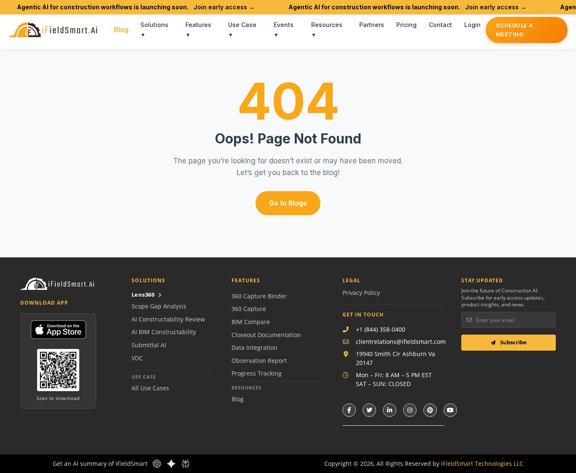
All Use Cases (150, 388)
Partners (371, 24)
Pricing (406, 24)
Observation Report (259, 361)
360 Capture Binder (259, 296)
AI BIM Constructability (164, 332)
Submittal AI (149, 345)
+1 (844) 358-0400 (380, 329)
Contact (440, 24)
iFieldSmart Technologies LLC (482, 463)
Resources (326, 24)
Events (283, 24)
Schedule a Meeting (514, 30)
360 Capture (248, 309)
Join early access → (224, 7)
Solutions (154, 24)
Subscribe (513, 342)
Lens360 (143, 294)
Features (198, 24)
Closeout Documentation (266, 335)
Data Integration (254, 347)
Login (472, 24)
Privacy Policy (361, 293)
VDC (137, 358)
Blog (121, 29)
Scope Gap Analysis (159, 306)
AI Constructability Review (168, 319)
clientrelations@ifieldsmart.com (401, 342)
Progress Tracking (256, 373)
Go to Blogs (288, 203)
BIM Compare (250, 322)
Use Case (242, 24)
